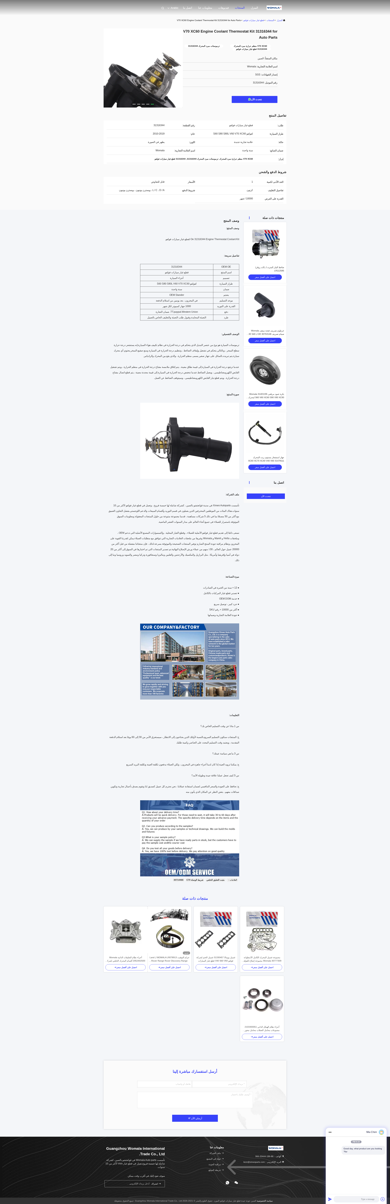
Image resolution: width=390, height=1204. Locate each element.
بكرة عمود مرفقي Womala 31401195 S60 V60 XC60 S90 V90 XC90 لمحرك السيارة (266, 397)
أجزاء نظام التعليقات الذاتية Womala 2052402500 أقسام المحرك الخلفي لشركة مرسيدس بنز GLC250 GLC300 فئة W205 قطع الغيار (125, 959)
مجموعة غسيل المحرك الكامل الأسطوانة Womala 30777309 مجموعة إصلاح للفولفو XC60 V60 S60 (262, 959)
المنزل (254, 7)
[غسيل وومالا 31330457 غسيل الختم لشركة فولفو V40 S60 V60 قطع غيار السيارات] (216, 931)
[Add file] (383, 1199)
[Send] (330, 1199)
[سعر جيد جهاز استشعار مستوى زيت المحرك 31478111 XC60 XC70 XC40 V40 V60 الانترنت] (265, 433)
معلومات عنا (205, 7)
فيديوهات (223, 7)
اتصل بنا (187, 7)
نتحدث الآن (256, 99)
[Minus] (330, 1132)
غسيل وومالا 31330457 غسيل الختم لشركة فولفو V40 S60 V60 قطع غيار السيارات (215, 959)
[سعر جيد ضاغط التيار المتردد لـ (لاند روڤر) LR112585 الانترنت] (265, 243)
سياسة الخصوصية (265, 1201)
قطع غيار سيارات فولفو (253, 20)
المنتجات (240, 7)
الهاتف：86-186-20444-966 (268, 1156)
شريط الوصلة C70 (194, 880)
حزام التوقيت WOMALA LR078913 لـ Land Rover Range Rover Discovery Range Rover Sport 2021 (169, 959)
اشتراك (155, 1184)
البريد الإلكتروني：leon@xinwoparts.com (262, 1162)
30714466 (178, 880)
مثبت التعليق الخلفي (215, 880)
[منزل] (274, 7)
